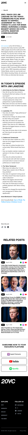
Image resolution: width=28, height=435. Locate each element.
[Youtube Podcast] (26, 262)
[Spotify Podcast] (21, 262)
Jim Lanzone (4, 46)
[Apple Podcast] (23, 262)
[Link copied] (2, 227)
